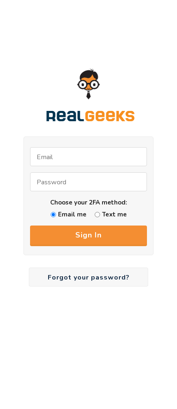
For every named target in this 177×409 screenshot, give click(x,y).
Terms (107, 38)
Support (139, 38)
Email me (72, 214)
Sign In (88, 235)
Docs (80, 38)
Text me (114, 214)
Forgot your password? (89, 277)
